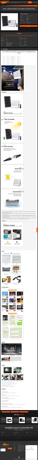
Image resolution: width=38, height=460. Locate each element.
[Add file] (26, 459)
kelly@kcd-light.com (7, 0)
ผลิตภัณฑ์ (9, 5)
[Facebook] (36, 0)
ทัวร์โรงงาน (16, 2)
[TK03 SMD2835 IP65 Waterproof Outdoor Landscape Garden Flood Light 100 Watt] (9, 21)
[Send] (36, 459)
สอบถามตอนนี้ (30, 2)
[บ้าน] (7, 5)
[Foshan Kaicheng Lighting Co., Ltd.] (4, 2)
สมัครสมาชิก (9, 448)
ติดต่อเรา (19, 2)
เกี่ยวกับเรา (13, 2)
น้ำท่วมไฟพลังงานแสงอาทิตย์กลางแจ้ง (14, 5)
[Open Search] (32, 2)
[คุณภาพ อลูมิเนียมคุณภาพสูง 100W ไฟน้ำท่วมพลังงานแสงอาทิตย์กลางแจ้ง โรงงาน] (35, 420)
